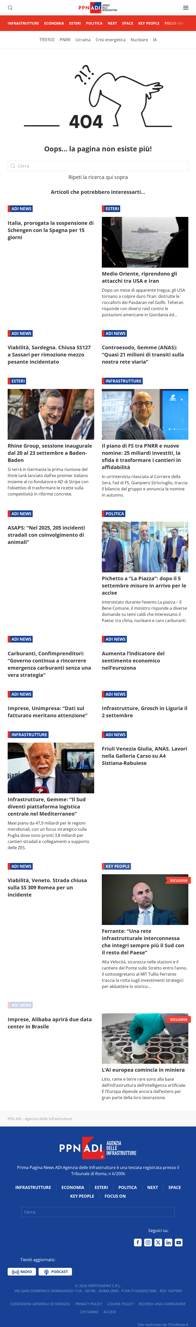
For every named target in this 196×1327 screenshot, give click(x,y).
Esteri (75, 23)
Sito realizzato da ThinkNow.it (163, 1324)
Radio (25, 1271)
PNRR (65, 40)
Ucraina (83, 40)
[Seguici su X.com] (158, 1242)
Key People (149, 23)
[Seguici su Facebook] (138, 1242)
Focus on (174, 23)
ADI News (21, 209)
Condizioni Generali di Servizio (40, 1303)
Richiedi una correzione (162, 1303)
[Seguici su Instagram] (148, 1242)
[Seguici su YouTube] (178, 1242)
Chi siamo (89, 1311)
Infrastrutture (23, 23)
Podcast (59, 1271)
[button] (10, 7)
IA (155, 40)
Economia (54, 23)
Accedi (110, 1311)
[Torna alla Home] (98, 7)
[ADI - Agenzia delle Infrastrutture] (98, 1148)
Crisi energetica (111, 40)
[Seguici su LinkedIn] (168, 1242)
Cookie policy (120, 1303)
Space (127, 23)
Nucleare (139, 40)
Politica (94, 23)
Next (112, 23)
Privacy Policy (88, 1303)
